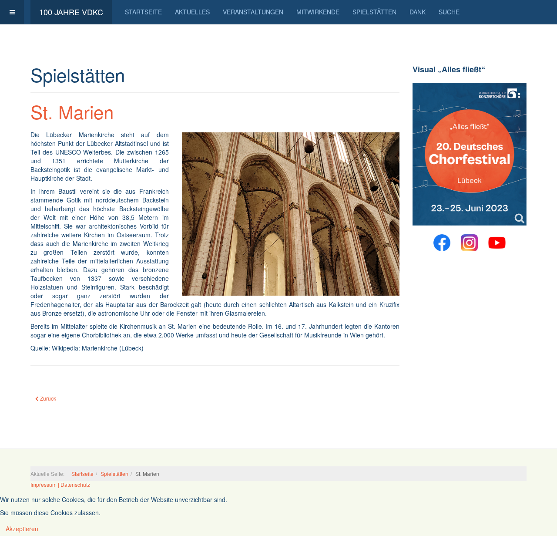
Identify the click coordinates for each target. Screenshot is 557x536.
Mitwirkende (317, 11)
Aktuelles (192, 11)
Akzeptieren (22, 528)
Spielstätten (374, 11)
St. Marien (72, 111)
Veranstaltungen (253, 11)
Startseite (143, 11)
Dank (417, 11)
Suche (449, 11)
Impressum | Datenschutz (60, 484)
